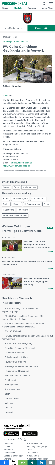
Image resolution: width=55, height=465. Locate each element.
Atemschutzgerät (20, 199)
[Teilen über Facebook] (4, 462)
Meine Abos (47, 8)
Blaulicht (18, 8)
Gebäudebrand (38, 199)
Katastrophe (8, 210)
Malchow (9, 403)
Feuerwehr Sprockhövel (15, 362)
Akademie (8, 450)
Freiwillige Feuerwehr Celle (15, 42)
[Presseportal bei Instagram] (24, 439)
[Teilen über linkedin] (41, 462)
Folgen (38, 28)
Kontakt (6, 447)
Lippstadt (9, 412)
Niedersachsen (29, 187)
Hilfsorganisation (32, 204)
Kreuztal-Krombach (13, 389)
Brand (6, 199)
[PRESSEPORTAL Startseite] (15, 4)
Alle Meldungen (12, 28)
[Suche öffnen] (44, 4)
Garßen (6, 187)
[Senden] (50, 462)
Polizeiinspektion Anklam (16, 357)
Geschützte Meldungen (37, 459)
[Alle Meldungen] (27, 23)
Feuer (46, 204)
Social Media (33, 456)
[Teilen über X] (13, 462)
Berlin (7, 394)
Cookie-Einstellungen (13, 456)
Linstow (8, 408)
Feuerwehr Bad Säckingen (17, 371)
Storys (5, 8)
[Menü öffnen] (50, 4)
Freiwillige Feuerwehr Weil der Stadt (21, 366)
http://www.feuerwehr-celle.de (16, 166)
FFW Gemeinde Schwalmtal (17, 375)
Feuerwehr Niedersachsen (15, 215)
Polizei (6, 204)
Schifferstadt (10, 380)
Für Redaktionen (34, 443)
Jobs (29, 450)
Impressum (8, 443)
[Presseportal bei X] (20, 440)
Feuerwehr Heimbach (14, 353)
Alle (49, 227)
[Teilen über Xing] (32, 462)
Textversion (32, 453)
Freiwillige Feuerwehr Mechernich (20, 348)
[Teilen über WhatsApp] (23, 462)
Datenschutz (9, 453)
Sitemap (7, 459)
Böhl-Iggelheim (11, 385)
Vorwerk (17, 204)
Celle (5, 96)
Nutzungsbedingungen (37, 447)
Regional (32, 8)
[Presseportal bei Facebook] (17, 440)
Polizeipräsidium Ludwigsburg (18, 343)
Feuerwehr (23, 210)
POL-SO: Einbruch (13, 331)
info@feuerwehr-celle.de (21, 163)
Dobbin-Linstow (12, 398)
